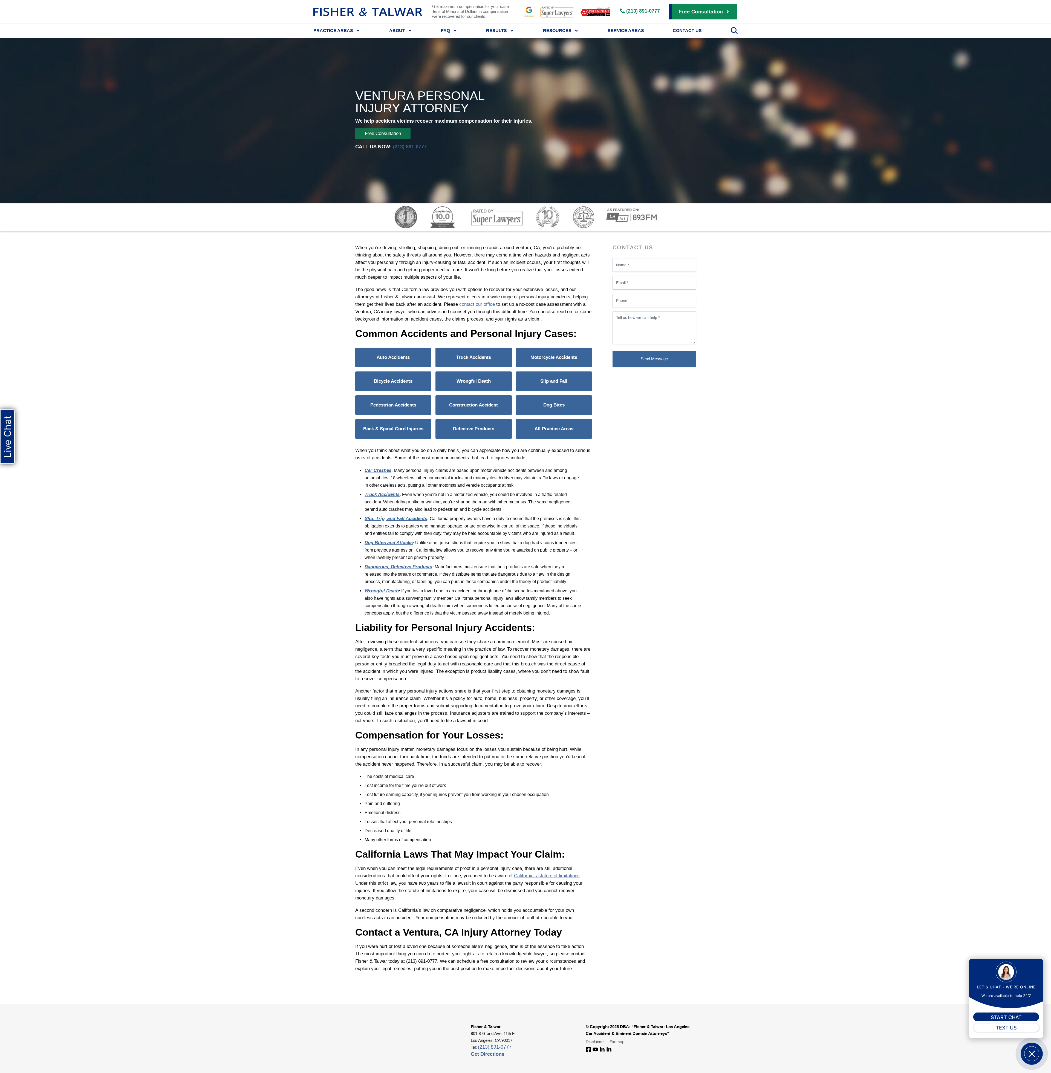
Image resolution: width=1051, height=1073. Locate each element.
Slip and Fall (553, 381)
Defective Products (473, 429)
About (397, 30)
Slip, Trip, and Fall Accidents (396, 518)
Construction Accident (473, 405)
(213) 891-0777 (410, 146)
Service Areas (626, 30)
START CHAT (1006, 1017)
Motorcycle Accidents (553, 357)
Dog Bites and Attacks (389, 543)
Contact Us (687, 30)
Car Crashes (378, 470)
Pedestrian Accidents (393, 405)
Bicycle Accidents (393, 381)
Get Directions (487, 1054)
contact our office (477, 304)
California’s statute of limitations (547, 876)
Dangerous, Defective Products (398, 567)
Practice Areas (333, 30)
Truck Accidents (473, 357)
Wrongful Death (474, 381)
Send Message (654, 358)
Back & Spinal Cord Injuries (393, 429)
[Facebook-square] (588, 1049)
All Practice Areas (554, 429)
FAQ (445, 30)
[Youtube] (595, 1049)
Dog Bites (554, 405)
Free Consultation (383, 133)
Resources (557, 30)
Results (496, 30)
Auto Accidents (393, 357)
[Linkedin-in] (602, 1049)
